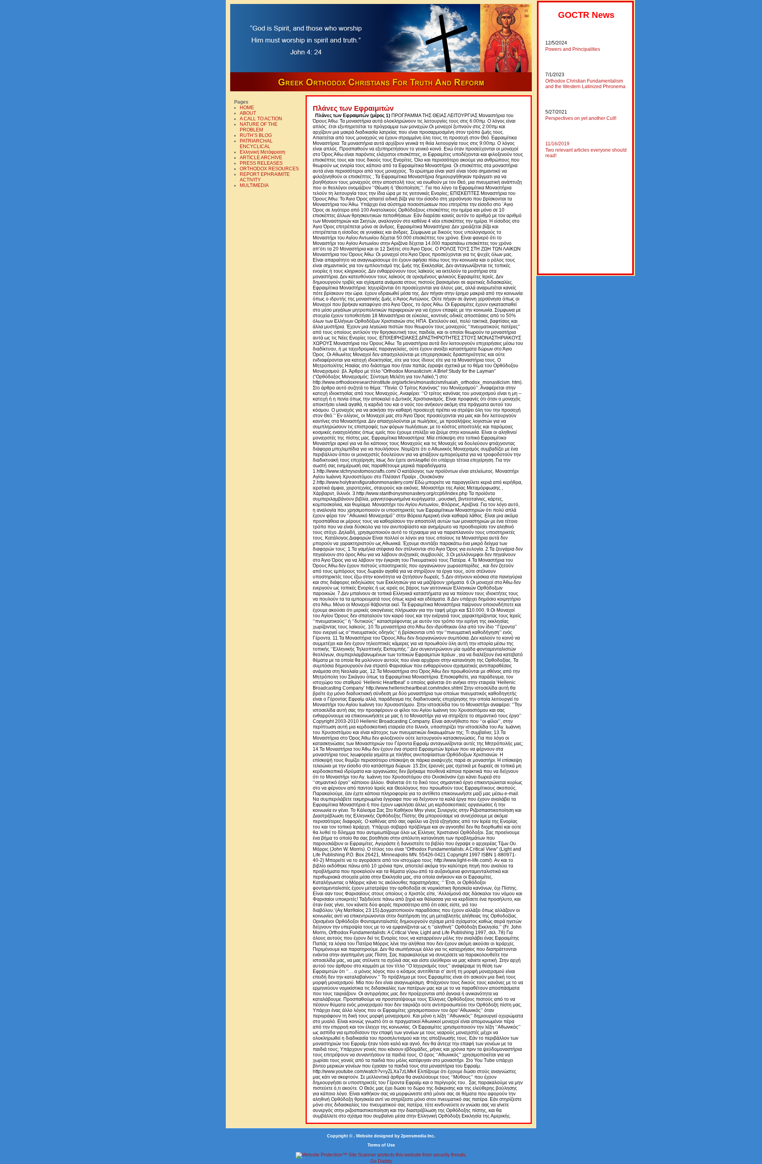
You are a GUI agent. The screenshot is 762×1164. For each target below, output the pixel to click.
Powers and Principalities (572, 49)
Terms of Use (381, 1145)
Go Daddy (381, 1161)
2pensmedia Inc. (418, 1135)
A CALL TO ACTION (261, 118)
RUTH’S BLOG (256, 135)
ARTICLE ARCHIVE (261, 157)
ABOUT (248, 113)
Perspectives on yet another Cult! (580, 118)
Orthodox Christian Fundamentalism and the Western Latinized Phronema (585, 83)
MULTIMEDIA (254, 185)
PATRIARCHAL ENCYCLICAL (256, 143)
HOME (247, 107)
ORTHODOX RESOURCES (269, 169)
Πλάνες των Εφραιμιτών (353, 108)
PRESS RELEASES (261, 163)
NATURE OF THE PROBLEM (258, 127)
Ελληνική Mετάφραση (262, 152)
